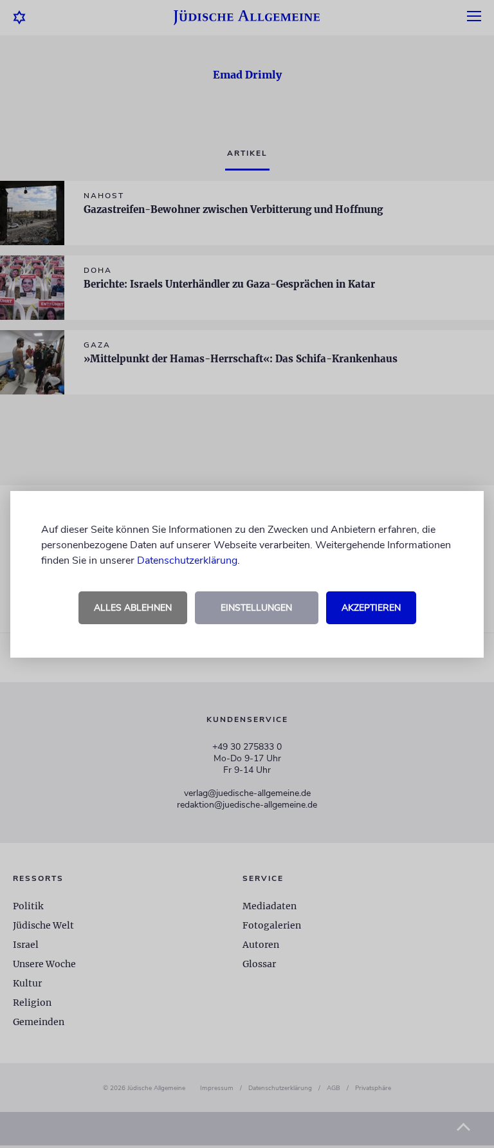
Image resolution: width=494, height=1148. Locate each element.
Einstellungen (256, 608)
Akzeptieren (371, 608)
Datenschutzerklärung (187, 560)
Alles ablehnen (133, 608)
